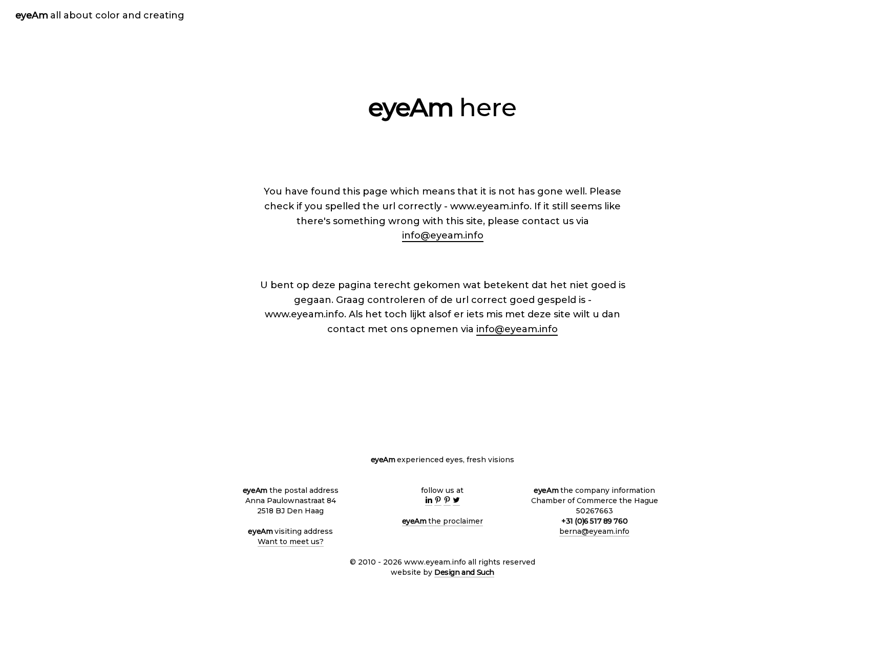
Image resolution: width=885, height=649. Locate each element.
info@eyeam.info (442, 235)
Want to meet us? (291, 541)
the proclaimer (442, 521)
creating (153, 15)
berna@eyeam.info (594, 531)
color (107, 15)
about (71, 15)
